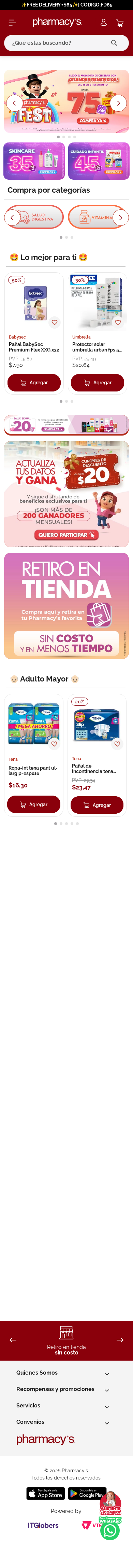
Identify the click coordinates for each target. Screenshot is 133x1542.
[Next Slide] (118, 103)
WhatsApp (110, 1528)
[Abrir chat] (110, 1503)
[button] (58, 137)
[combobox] (66, 43)
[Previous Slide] (14, 103)
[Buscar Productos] (116, 43)
